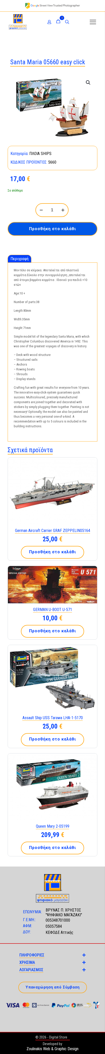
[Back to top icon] (94, 1043)
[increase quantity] (62, 210)
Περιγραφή (19, 258)
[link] (52, 6)
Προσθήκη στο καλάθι (52, 228)
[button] (88, 82)
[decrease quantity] (41, 210)
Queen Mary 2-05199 (52, 826)
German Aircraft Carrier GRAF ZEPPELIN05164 (52, 530)
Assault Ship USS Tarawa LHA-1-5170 (52, 717)
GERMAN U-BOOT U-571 (52, 609)
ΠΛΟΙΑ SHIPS (40, 153)
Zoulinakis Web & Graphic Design (52, 1048)
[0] (58, 22)
